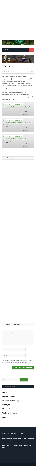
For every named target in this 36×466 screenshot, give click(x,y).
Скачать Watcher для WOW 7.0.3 (17, 123)
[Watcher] (18, 59)
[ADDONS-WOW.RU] (18, 42)
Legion (4, 417)
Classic (4, 392)
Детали (25, 114)
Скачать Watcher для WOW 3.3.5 (17, 139)
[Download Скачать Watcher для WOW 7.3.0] (13, 104)
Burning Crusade (8, 396)
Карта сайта (6, 445)
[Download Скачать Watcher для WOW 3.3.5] (13, 136)
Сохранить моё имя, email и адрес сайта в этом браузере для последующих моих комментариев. (17, 361)
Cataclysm (6, 405)
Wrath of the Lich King (10, 401)
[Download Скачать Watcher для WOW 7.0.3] (13, 120)
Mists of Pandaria (8, 409)
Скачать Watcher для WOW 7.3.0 (17, 107)
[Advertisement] (18, 18)
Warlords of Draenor (9, 413)
